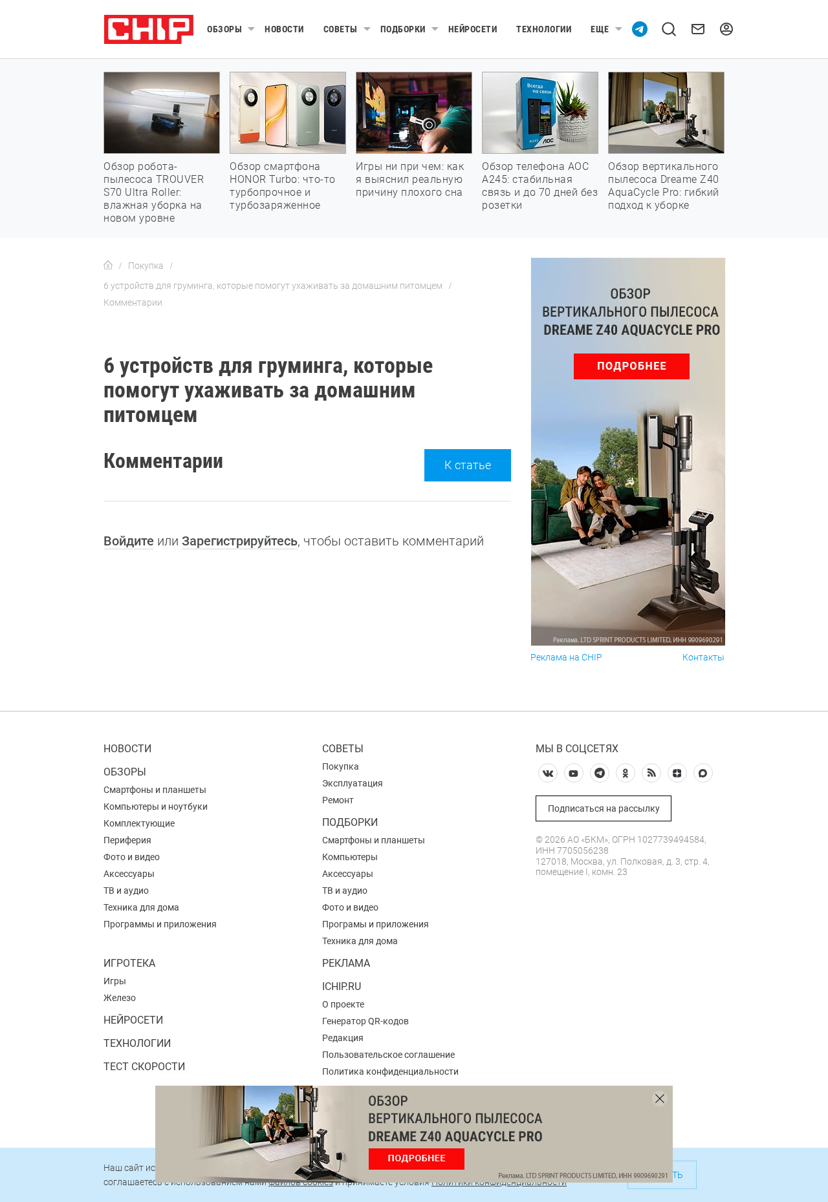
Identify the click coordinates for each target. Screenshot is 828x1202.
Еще (600, 29)
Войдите (129, 541)
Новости (284, 29)
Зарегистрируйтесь (240, 541)
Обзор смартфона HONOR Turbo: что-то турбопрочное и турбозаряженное (283, 185)
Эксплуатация (352, 783)
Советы (340, 29)
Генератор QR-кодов (365, 1021)
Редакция (343, 1038)
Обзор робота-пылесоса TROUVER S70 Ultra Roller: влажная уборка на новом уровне (154, 192)
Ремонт (338, 800)
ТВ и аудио (126, 890)
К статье (467, 465)
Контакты (703, 657)
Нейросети (472, 29)
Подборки (403, 29)
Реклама (346, 963)
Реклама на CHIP (566, 657)
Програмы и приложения (375, 924)
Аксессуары (129, 874)
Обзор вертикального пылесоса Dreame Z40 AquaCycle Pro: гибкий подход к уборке (663, 185)
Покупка (340, 766)
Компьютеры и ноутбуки (156, 806)
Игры (115, 981)
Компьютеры (350, 857)
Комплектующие (139, 823)
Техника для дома (141, 907)
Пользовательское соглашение (388, 1054)
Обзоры (224, 29)
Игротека (129, 963)
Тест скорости (144, 1066)
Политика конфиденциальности (390, 1071)
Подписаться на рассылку (604, 808)
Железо (120, 998)
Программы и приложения (160, 924)
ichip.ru (341, 986)
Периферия (127, 840)
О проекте (343, 1004)
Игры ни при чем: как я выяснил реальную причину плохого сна (410, 179)
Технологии (543, 29)
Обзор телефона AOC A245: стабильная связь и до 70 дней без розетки (540, 185)
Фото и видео (132, 857)
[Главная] (108, 265)
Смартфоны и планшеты (155, 790)
